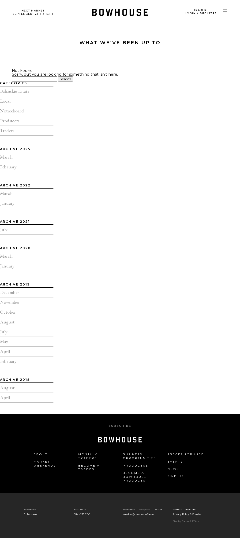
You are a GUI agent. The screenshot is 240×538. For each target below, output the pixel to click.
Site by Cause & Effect (186, 521)
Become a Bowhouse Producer (134, 476)
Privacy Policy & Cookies (187, 514)
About (41, 454)
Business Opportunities (139, 456)
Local (5, 101)
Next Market (33, 12)
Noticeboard (12, 111)
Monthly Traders (87, 456)
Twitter (158, 509)
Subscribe (120, 425)
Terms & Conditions (184, 509)
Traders (7, 130)
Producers (9, 121)
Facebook (129, 509)
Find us (176, 476)
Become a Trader (89, 467)
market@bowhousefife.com (140, 514)
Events (175, 461)
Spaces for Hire (186, 454)
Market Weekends (45, 463)
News (173, 469)
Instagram (144, 509)
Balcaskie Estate (15, 91)
